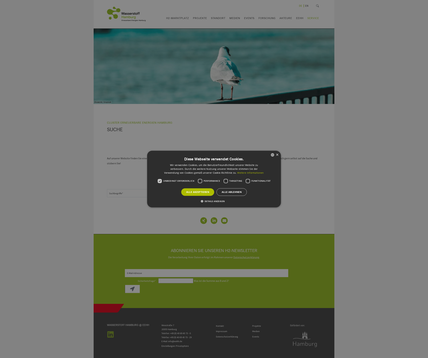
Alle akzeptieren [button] (197, 192)
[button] (214, 201)
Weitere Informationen (250, 172)
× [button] (277, 154)
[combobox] (272, 155)
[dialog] (214, 179)
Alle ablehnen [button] (232, 192)
